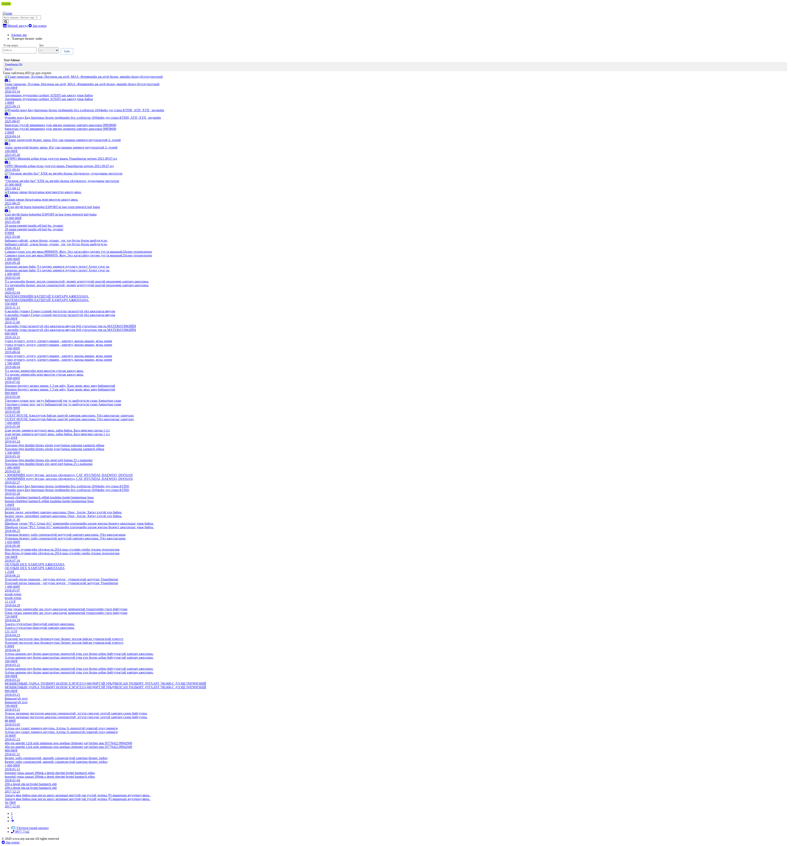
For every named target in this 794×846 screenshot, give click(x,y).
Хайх (67, 51)
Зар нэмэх (39, 26)
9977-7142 (21, 831)
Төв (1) (8, 68)
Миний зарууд (18, 26)
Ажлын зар (19, 35)
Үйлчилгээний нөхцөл (32, 828)
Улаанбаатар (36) (13, 64)
